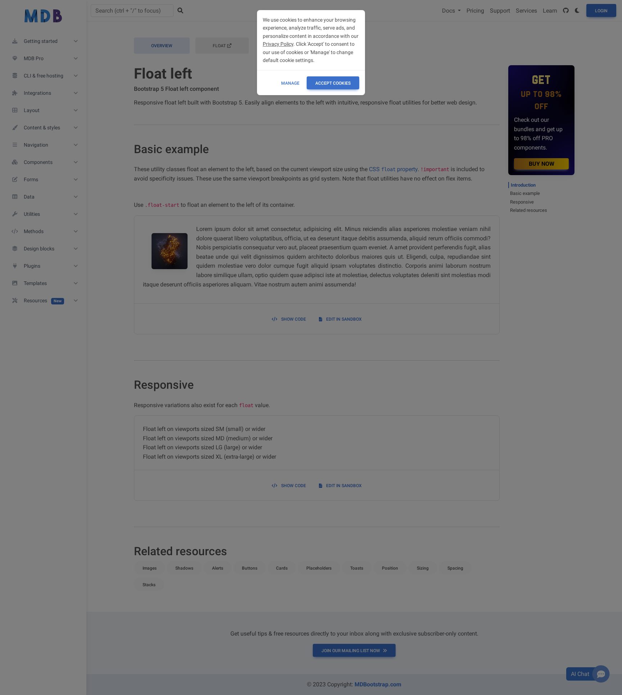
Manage (290, 83)
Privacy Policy (278, 44)
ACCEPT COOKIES (333, 83)
